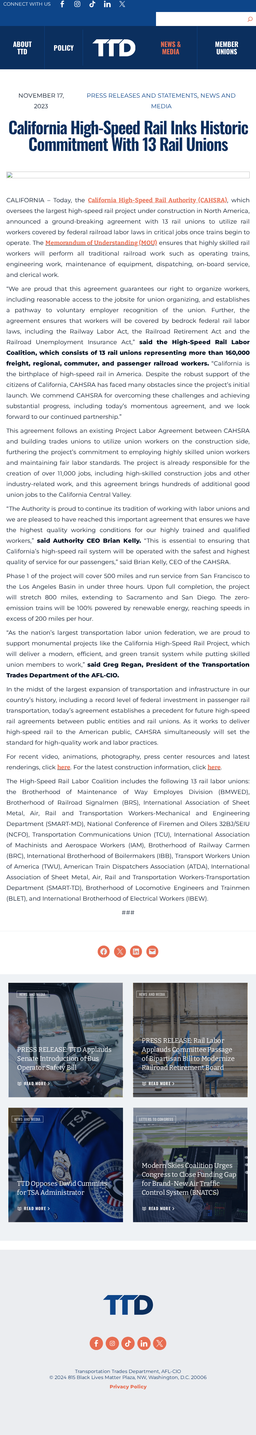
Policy (64, 48)
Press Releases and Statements (142, 95)
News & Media (171, 47)
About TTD (22, 47)
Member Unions (226, 47)
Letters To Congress (156, 1119)
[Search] (250, 19)
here (63, 767)
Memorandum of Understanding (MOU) (101, 243)
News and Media (32, 994)
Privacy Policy (128, 1387)
